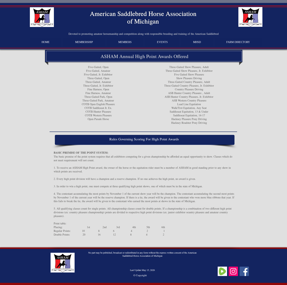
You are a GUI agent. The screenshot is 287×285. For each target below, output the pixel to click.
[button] (125, 42)
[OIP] (222, 271)
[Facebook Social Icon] (244, 271)
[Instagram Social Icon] (233, 271)
